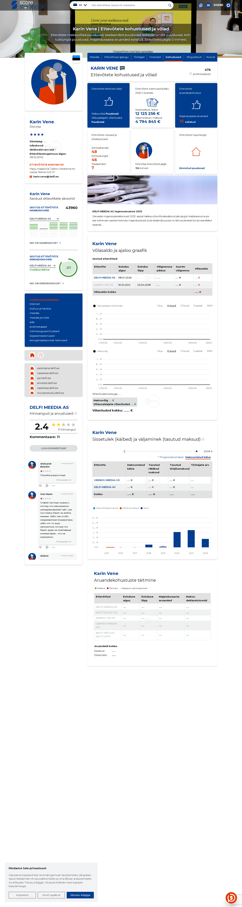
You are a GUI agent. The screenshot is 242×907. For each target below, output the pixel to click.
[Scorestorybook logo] (29, 5)
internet (35, 304)
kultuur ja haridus (40, 308)
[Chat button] (200, 5)
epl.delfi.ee (44, 378)
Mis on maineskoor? (44, 242)
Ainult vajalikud (51, 895)
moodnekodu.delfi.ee (50, 392)
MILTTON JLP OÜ (106, 612)
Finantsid (155, 57)
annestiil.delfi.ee (47, 383)
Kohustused (173, 57)
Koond (210, 57)
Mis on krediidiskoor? (45, 283)
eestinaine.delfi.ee (48, 368)
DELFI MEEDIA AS (104, 277)
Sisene (218, 5)
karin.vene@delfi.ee (46, 176)
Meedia (94, 57)
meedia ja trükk (39, 317)
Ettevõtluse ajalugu (116, 57)
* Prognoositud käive (171, 457)
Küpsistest (22, 895)
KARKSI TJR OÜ (103, 284)
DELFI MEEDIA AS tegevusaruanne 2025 (117, 211)
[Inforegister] (41, 355)
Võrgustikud (194, 57)
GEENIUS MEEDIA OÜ (107, 480)
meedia (34, 313)
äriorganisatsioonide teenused (48, 340)
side (32, 322)
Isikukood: (37, 145)
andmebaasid (38, 326)
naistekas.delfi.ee (47, 373)
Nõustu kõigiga (80, 895)
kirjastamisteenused (42, 335)
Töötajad (139, 57)
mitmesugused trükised (44, 331)
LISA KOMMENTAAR (53, 448)
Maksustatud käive (198, 457)
